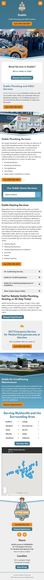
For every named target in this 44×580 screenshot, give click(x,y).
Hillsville (9, 434)
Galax (8, 430)
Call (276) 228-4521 (22, 23)
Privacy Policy (27, 575)
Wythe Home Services (11, 93)
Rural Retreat (27, 426)
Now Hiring (22, 567)
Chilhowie (25, 438)
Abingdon (9, 426)
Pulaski (25, 422)
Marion (25, 430)
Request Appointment (22, 77)
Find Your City (22, 443)
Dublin (24, 434)
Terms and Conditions (18, 575)
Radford (9, 422)
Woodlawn (9, 438)
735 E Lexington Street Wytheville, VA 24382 (22, 561)
